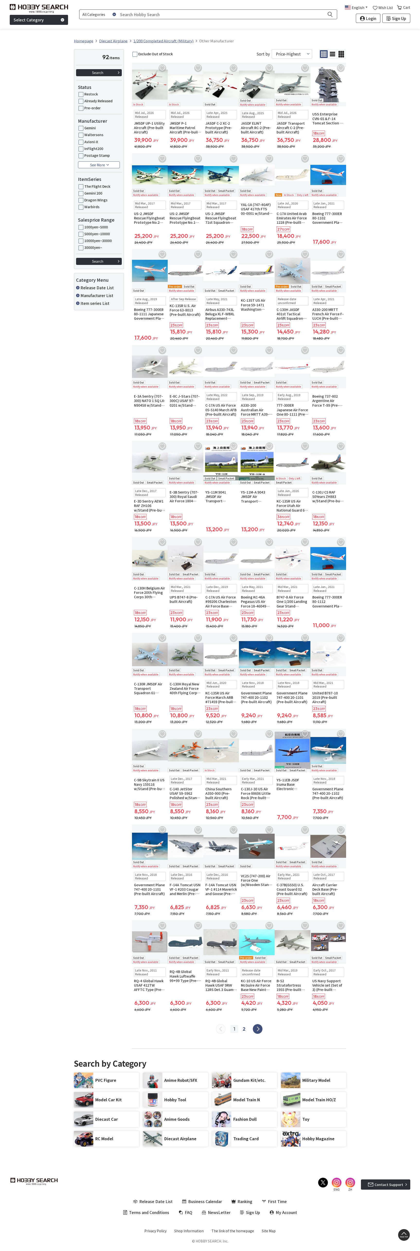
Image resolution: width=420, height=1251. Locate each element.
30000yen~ (93, 247)
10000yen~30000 (98, 240)
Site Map (269, 1231)
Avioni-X (91, 142)
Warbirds (91, 207)
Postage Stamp (97, 155)
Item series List (94, 303)
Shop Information (189, 1231)
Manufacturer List (96, 295)
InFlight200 (93, 148)
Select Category (29, 20)
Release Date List (97, 287)
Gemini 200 (93, 193)
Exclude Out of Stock (155, 54)
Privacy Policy (155, 1231)
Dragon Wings (95, 200)
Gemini (90, 128)
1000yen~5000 (96, 227)
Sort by (263, 53)
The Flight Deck (97, 186)
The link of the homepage (232, 1231)
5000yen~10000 (97, 234)
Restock (91, 94)
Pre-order (92, 108)
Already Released (98, 101)
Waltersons (93, 134)
